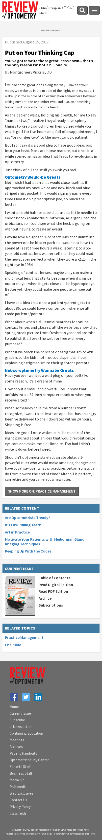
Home (14, 707)
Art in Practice (17, 532)
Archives (16, 747)
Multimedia (18, 786)
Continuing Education (26, 733)
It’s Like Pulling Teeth (23, 524)
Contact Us (18, 800)
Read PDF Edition (53, 591)
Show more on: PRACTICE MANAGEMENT (42, 491)
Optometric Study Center (29, 760)
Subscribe (17, 720)
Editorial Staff (20, 766)
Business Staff (21, 773)
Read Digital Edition (56, 584)
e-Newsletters (21, 727)
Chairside (13, 644)
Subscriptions (51, 605)
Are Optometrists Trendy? (27, 517)
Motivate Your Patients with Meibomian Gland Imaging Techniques (44, 541)
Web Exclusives (21, 793)
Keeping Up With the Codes (28, 551)
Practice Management (24, 637)
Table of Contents (54, 577)
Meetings (17, 740)
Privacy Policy (20, 806)
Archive (45, 598)
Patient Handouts (23, 753)
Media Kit (17, 780)
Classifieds (18, 813)
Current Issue (20, 713)
